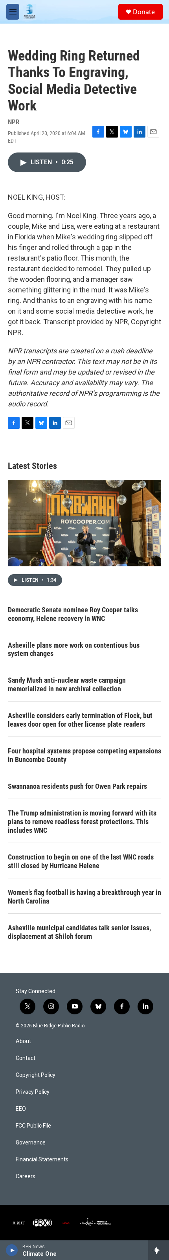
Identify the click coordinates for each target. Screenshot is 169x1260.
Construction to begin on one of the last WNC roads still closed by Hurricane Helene (81, 861)
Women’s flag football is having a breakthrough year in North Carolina (84, 896)
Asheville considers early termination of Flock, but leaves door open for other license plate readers (80, 719)
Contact (25, 1058)
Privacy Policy (33, 1092)
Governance (31, 1143)
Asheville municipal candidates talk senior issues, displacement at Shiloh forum (79, 932)
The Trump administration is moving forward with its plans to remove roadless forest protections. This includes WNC (82, 821)
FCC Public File (33, 1126)
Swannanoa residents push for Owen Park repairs (77, 786)
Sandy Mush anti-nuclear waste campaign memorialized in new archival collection (67, 684)
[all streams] (158, 1250)
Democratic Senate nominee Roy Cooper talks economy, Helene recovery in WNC (73, 614)
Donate (144, 11)
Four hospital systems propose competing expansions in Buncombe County (84, 755)
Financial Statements (42, 1160)
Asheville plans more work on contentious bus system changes (74, 649)
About (23, 1041)
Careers (25, 1176)
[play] (12, 1250)
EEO (21, 1109)
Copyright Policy (35, 1075)
